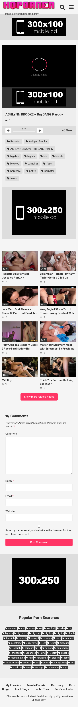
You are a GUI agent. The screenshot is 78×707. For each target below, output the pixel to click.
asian (32, 628)
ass (40, 628)
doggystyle (32, 643)
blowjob (14, 163)
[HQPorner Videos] (29, 6)
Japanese (31, 653)
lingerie (65, 653)
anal (23, 628)
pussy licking (60, 662)
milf (31, 657)
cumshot (32, 163)
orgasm (56, 657)
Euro (44, 643)
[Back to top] (71, 699)
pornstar (49, 171)
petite (32, 171)
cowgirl (35, 638)
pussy (47, 662)
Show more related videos (39, 396)
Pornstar (15, 141)
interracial (17, 653)
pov (38, 662)
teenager (39, 667)
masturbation (18, 657)
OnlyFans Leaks (63, 689)
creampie (47, 638)
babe (62, 628)
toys (65, 667)
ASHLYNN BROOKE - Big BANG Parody (31, 148)
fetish (49, 163)
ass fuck (51, 628)
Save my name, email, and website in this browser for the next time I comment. (38, 532)
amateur (12, 628)
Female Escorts (36, 685)
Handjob (16, 648)
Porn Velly (57, 685)
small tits (17, 667)
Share (69, 130)
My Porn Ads (13, 685)
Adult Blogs (22, 689)
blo (45, 156)
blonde (59, 156)
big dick (14, 156)
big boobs (22, 633)
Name (9, 480)
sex (73, 662)
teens (13, 178)
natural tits (42, 657)
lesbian (53, 653)
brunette (23, 638)
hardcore (15, 171)
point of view (12, 662)
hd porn (49, 648)
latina (43, 653)
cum (58, 638)
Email (9, 496)
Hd (39, 648)
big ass (9, 633)
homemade (63, 648)
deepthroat (16, 643)
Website (10, 511)
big (70, 628)
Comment (11, 433)
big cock (36, 633)
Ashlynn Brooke (37, 141)
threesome (53, 667)
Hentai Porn (41, 689)
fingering (64, 643)
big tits (31, 156)
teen (28, 667)
